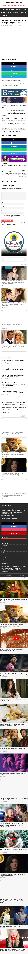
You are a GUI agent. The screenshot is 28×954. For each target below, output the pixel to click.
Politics (3, 12)
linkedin (15, 70)
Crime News (19, 9)
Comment (3, 191)
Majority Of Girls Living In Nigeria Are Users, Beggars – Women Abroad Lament (12, 376)
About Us (23, 12)
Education (16, 12)
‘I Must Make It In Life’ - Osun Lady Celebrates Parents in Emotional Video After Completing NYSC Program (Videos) (13, 384)
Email (3, 206)
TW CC (22, 575)
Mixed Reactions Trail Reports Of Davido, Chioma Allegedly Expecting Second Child (12, 392)
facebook (15, 66)
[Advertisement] (14, 42)
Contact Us (4, 15)
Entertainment (10, 9)
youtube (15, 533)
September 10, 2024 (7, 25)
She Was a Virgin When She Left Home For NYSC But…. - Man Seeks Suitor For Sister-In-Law (13, 368)
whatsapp (15, 73)
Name (3, 202)
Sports (9, 12)
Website (3, 211)
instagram (15, 530)
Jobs (25, 9)
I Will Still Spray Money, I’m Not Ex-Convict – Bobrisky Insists (12, 361)
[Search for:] (14, 259)
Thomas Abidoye (17, 25)
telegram (15, 76)
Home (2, 9)
